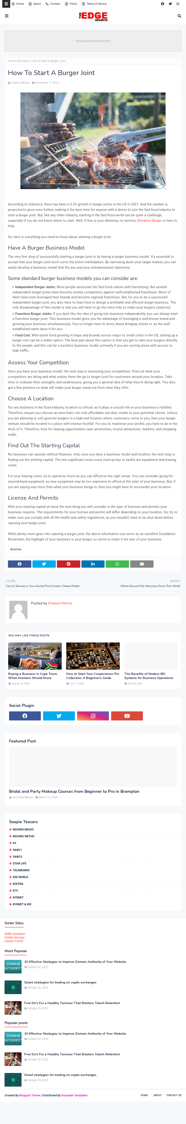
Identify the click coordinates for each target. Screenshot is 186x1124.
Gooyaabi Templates (74, 1095)
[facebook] (162, 4)
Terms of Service (97, 3)
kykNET (18, 897)
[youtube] (127, 715)
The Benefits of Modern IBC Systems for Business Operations (148, 676)
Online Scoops (14, 937)
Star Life (19, 863)
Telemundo (21, 870)
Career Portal (14, 941)
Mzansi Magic (23, 829)
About (37, 3)
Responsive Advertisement (93, 41)
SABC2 (17, 856)
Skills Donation (15, 934)
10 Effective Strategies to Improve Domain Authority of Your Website (75, 962)
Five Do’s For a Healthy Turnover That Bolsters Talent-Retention (72, 1003)
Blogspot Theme (29, 1095)
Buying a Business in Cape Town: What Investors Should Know (32, 676)
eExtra (18, 884)
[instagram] (177, 4)
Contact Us (173, 1095)
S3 (14, 843)
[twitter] (170, 4)
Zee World (20, 877)
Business (23, 61)
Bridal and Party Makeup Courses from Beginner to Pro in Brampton (74, 791)
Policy (73, 3)
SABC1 (17, 850)
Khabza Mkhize (20, 82)
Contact (55, 3)
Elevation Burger (149, 221)
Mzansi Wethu (23, 836)
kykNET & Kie (22, 904)
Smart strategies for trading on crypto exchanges (60, 982)
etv (15, 890)
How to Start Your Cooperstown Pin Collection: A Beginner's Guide (92, 676)
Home (20, 3)
